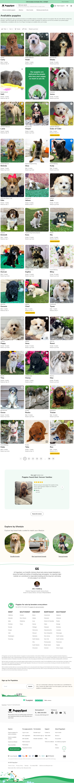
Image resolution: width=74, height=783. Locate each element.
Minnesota (35, 630)
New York (46, 639)
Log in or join (25, 732)
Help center (47, 735)
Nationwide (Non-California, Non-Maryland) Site (19, 768)
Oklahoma (22, 621)
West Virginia (59, 648)
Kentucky (58, 627)
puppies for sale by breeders (37, 607)
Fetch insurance (26, 741)
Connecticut (47, 615)
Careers (57, 747)
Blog (56, 744)
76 (49, 458)
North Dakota (35, 639)
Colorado (10, 618)
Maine (45, 624)
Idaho (9, 621)
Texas (21, 624)
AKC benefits (25, 738)
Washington (11, 636)
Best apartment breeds (39, 556)
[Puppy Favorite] (22, 35)
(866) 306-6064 (41, 712)
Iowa (33, 621)
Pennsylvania (47, 642)
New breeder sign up (39, 735)
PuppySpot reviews (27, 747)
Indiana (34, 618)
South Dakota (35, 645)
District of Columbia (49, 621)
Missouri (34, 633)
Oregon (10, 630)
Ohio (33, 642)
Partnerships (25, 744)
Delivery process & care (42, 10)
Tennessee (59, 642)
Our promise (58, 738)
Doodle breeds (15, 556)
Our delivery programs (60, 741)
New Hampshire (48, 633)
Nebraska (34, 636)
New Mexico (23, 618)
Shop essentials (12, 744)
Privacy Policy (19, 765)
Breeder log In (37, 732)
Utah (9, 633)
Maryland (46, 627)
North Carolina (59, 636)
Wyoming (10, 639)
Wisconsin (35, 648)
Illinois (33, 615)
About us (21, 10)
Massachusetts (48, 630)
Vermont (46, 648)
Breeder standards (38, 738)
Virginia (58, 645)
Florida (58, 621)
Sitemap (26, 765)
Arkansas (58, 618)
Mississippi (59, 633)
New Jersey (47, 636)
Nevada (10, 627)
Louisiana (58, 630)
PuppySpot (4, 704)
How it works (30, 10)
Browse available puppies (9, 10)
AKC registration (26, 735)
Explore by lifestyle (12, 741)
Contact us (47, 732)
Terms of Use (11, 765)
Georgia (58, 624)
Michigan (34, 627)
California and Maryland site (45, 765)
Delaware (46, 618)
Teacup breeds (63, 556)
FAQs (46, 738)
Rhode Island (47, 645)
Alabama (58, 615)
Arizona (22, 615)
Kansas (34, 624)
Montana (10, 624)
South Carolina (59, 639)
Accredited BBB (34, 765)
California (10, 615)
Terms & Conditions (49, 741)
